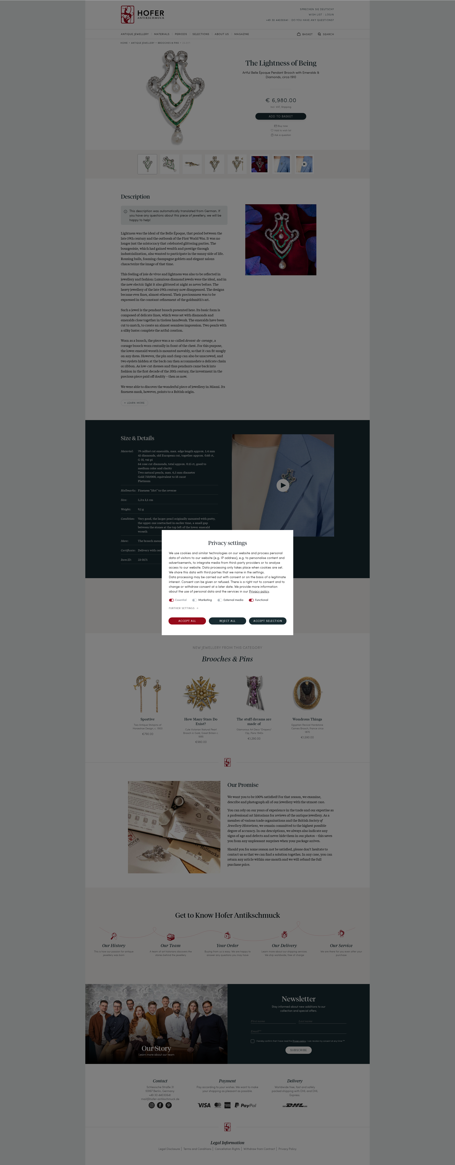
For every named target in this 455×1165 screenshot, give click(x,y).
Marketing (205, 600)
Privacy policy (259, 591)
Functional (261, 600)
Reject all (228, 621)
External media (233, 600)
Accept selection (267, 621)
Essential (181, 600)
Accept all (187, 621)
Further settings (182, 608)
